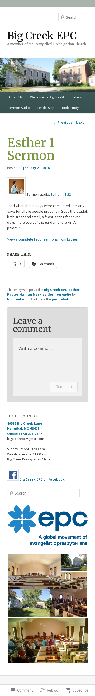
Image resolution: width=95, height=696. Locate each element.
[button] (47, 525)
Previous (63, 122)
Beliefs (77, 97)
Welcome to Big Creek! (47, 97)
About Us (15, 97)
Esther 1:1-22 (61, 194)
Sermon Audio (19, 107)
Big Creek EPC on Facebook (42, 479)
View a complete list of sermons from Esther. (42, 239)
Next (82, 122)
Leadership (45, 107)
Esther (74, 289)
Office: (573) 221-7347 (24, 433)
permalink (60, 299)
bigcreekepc (17, 299)
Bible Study (70, 107)
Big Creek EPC (42, 35)
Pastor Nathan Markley (26, 294)
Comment (63, 386)
